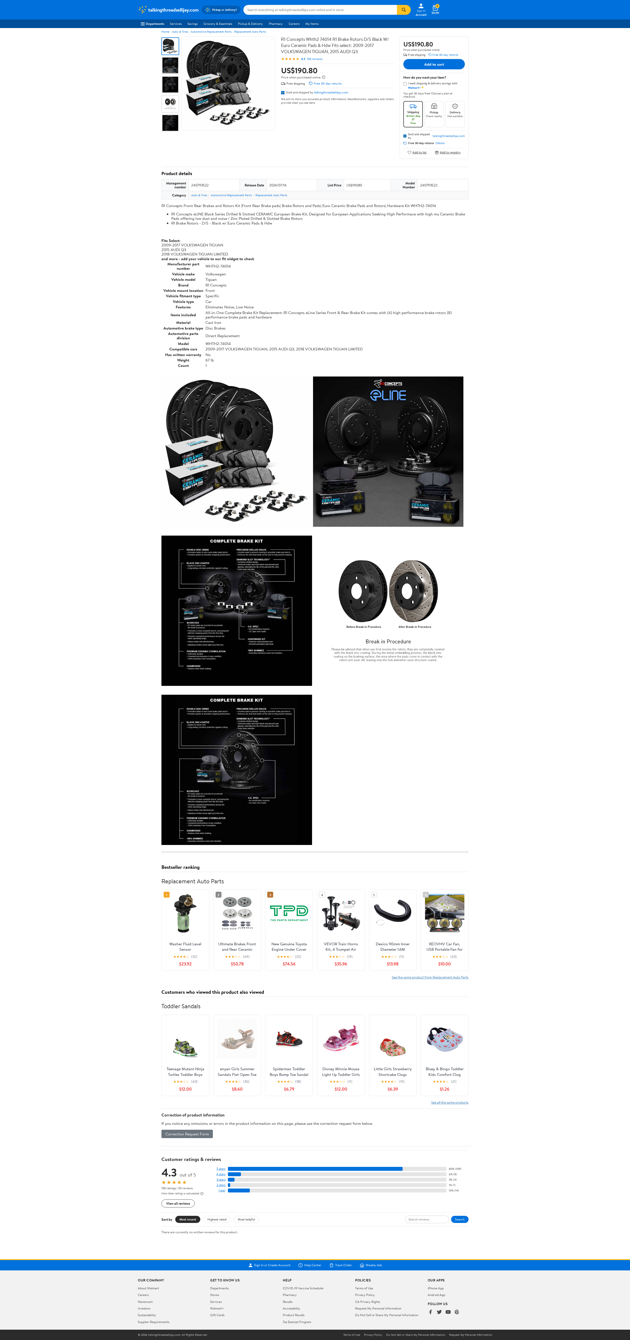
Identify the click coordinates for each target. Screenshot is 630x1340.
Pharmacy (276, 23)
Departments (155, 23)
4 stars (220, 1174)
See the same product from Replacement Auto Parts (430, 977)
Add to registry (450, 152)
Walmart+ (217, 1308)
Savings (193, 23)
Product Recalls (293, 1315)
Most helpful (246, 1219)
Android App (436, 1295)
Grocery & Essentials (218, 23)
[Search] (404, 10)
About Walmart (148, 1288)
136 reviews (314, 59)
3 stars (221, 1179)
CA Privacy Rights (367, 1301)
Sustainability (147, 1315)
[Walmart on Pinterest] (457, 1312)
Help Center (312, 1265)
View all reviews (178, 1203)
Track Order (343, 1265)
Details (440, 143)
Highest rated (216, 1219)
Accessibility (291, 1308)
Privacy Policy (365, 1295)
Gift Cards (217, 1315)
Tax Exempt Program (297, 1322)
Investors (144, 1308)
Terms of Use (364, 1288)
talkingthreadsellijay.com (331, 92)
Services (176, 23)
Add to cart (434, 64)
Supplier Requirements (153, 1322)
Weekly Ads (374, 1265)
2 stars (221, 1185)
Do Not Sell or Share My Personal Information (386, 1315)
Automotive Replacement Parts (211, 32)
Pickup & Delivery (250, 23)
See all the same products (450, 1102)
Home (165, 32)
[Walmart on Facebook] (430, 1312)
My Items (311, 23)
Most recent (187, 1219)
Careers (294, 23)
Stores (214, 1295)
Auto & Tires (180, 32)
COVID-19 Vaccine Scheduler (303, 1288)
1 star (222, 1190)
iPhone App (436, 1288)
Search (460, 1219)
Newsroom (145, 1301)
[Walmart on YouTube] (448, 1312)
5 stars (221, 1169)
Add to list (419, 152)
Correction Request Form (187, 1134)
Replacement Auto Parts (250, 32)
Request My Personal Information (378, 1308)
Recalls (287, 1301)
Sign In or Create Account (272, 1265)
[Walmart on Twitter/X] (439, 1312)
